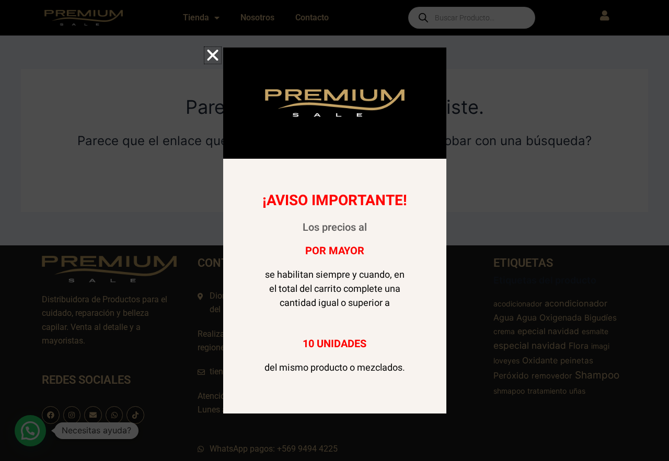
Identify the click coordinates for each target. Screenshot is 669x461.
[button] (213, 55)
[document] (334, 230)
